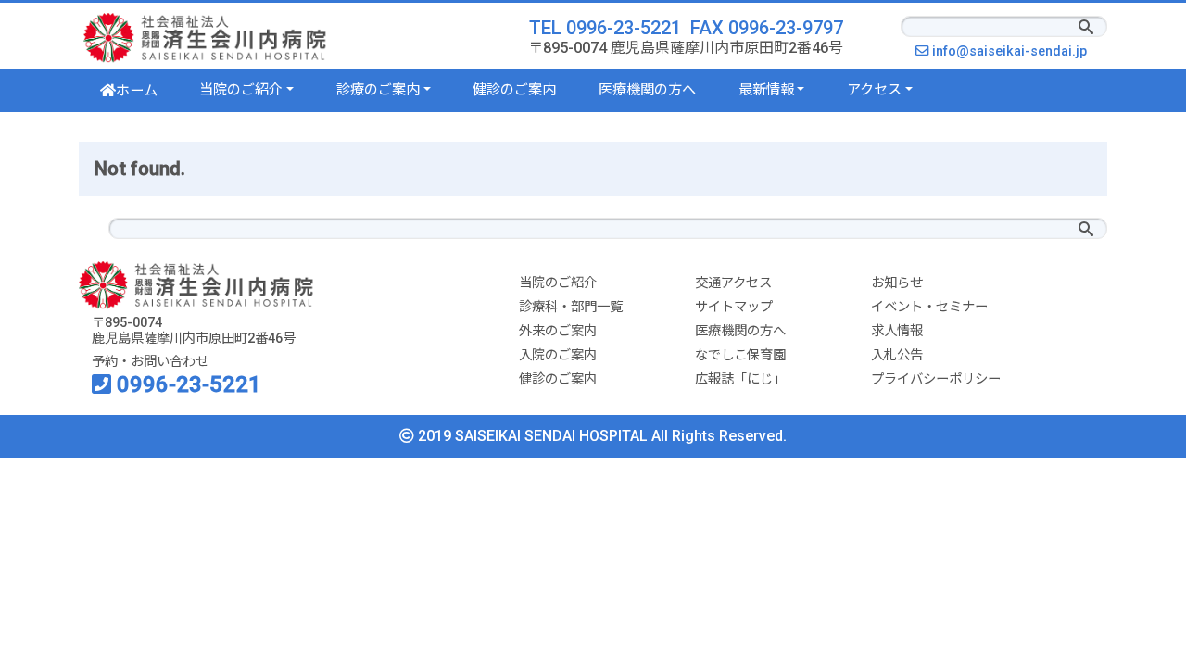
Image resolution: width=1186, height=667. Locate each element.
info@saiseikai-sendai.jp (1014, 51)
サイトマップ (734, 307)
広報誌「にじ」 (740, 379)
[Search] (1085, 28)
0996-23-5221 (186, 384)
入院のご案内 (558, 355)
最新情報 (766, 90)
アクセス (874, 90)
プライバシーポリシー (936, 379)
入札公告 (897, 355)
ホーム (137, 90)
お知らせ (897, 283)
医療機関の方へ (647, 90)
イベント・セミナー (929, 307)
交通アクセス (733, 283)
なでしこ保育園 (740, 355)
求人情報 (897, 331)
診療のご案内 (378, 90)
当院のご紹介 (241, 90)
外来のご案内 (558, 331)
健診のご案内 (514, 90)
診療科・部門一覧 (571, 307)
